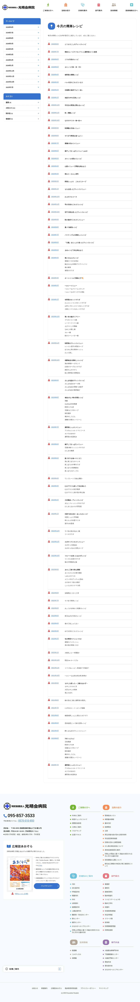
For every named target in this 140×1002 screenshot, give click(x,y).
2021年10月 (55, 675)
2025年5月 (55, 158)
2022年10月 (55, 555)
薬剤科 (107, 888)
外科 (73, 899)
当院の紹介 (117, 807)
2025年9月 (55, 128)
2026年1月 (9, 65)
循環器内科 (76, 907)
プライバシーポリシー (88, 988)
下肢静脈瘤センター (112, 954)
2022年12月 (55, 531)
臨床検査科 (108, 895)
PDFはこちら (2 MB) (21, 894)
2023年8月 (55, 397)
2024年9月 (55, 219)
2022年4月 (55, 623)
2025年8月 (55, 135)
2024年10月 (55, 212)
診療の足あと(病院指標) (113, 842)
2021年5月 (55, 723)
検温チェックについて (79, 819)
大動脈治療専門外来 (112, 950)
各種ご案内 (14, 969)
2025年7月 (9, 87)
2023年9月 (55, 380)
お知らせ (10, 108)
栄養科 (107, 907)
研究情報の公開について (113, 860)
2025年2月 (55, 181)
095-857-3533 (21, 815)
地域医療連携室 (110, 911)
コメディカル (76, 954)
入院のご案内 (76, 827)
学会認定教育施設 (111, 838)
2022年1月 (55, 652)
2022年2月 (55, 639)
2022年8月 (55, 593)
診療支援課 (108, 930)
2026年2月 (9, 60)
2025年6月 (55, 151)
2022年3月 (55, 631)
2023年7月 (55, 427)
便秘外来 (108, 962)
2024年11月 (55, 204)
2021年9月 (55, 683)
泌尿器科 (75, 903)
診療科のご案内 (86, 876)
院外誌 (9, 113)
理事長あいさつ (110, 815)
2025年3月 (55, 174)
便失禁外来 (108, 966)
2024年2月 (55, 285)
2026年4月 (9, 49)
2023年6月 (55, 444)
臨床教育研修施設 (71, 988)
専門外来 (115, 942)
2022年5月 (55, 616)
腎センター (76, 918)
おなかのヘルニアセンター (81, 926)
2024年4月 (55, 258)
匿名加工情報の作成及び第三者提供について (118, 864)
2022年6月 (55, 608)
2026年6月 (9, 38)
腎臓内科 (75, 895)
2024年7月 (55, 235)
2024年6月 (55, 242)
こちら (40, 865)
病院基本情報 (109, 819)
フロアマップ (76, 831)
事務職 (74, 958)
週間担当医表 (76, 823)
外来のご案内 (76, 815)
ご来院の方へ (84, 807)
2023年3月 (55, 486)
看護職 (74, 950)
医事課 (107, 922)
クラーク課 (109, 918)
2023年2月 (55, 500)
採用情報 (84, 942)
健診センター (76, 922)
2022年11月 (55, 541)
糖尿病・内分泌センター (80, 914)
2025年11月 (10, 76)
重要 (8, 102)
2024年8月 (55, 227)
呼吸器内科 (76, 892)
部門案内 (115, 876)
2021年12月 (55, 660)
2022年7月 (55, 600)
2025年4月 (55, 166)
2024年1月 (55, 299)
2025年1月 (55, 189)
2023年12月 (55, 316)
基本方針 (108, 823)
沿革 (106, 831)
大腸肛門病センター (112, 958)
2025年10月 (10, 82)
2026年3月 (9, 54)
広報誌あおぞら (56, 988)
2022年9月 (55, 569)
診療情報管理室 (110, 926)
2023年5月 (55, 458)
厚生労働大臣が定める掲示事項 (115, 834)
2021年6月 (55, 715)
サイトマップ (103, 988)
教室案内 (44, 988)
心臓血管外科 (76, 911)
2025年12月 (10, 71)
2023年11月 (55, 343)
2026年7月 (9, 32)
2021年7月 (55, 708)
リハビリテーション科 (112, 899)
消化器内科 (76, 888)
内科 (73, 884)
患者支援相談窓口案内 (112, 850)
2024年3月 (55, 278)
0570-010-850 (26, 820)
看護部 (9, 119)
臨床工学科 (108, 903)
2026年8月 (9, 27)
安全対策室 (108, 914)
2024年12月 (55, 196)
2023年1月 (55, 514)
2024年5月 (55, 250)
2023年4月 (55, 478)
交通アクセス (76, 834)
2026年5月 (9, 43)
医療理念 (108, 827)
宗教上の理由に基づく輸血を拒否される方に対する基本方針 (118, 855)
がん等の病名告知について (114, 846)
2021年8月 (55, 700)
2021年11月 (55, 668)
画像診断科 (108, 892)
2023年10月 (55, 360)
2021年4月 (55, 731)
